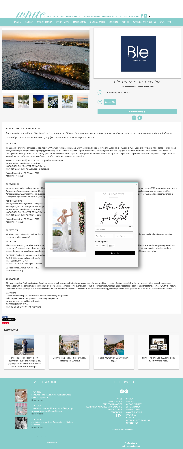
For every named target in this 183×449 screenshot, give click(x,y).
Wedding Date (101, 241)
